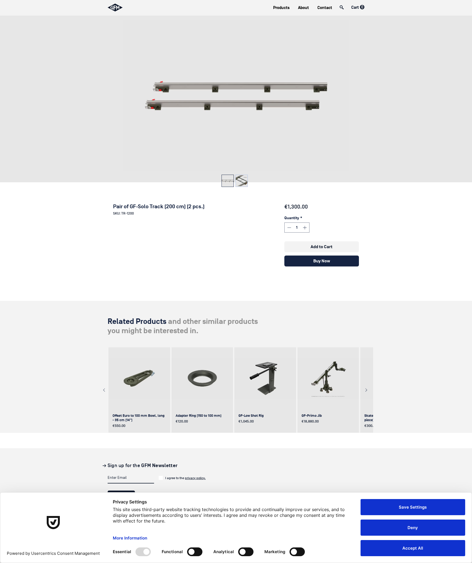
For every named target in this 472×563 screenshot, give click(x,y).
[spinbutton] (297, 227)
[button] (281, 7)
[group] (235, 390)
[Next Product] (366, 390)
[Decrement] (288, 227)
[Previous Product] (104, 390)
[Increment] (305, 227)
